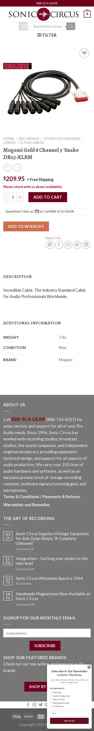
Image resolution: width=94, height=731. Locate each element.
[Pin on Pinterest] (77, 245)
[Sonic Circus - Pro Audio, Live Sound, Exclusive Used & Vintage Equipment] (43, 14)
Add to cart (47, 197)
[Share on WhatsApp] (50, 245)
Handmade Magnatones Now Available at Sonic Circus (53, 596)
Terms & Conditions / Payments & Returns (41, 496)
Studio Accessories (62, 138)
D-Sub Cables (32, 142)
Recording (29, 138)
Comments (23, 583)
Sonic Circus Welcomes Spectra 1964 (49, 578)
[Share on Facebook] (59, 245)
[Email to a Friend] (68, 245)
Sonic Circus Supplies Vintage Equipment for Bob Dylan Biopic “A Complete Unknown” (52, 538)
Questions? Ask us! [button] (19, 211)
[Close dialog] (89, 667)
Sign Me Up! (69, 721)
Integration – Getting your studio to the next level (52, 561)
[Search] (70, 26)
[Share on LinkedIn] (86, 245)
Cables (9, 142)
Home (8, 138)
